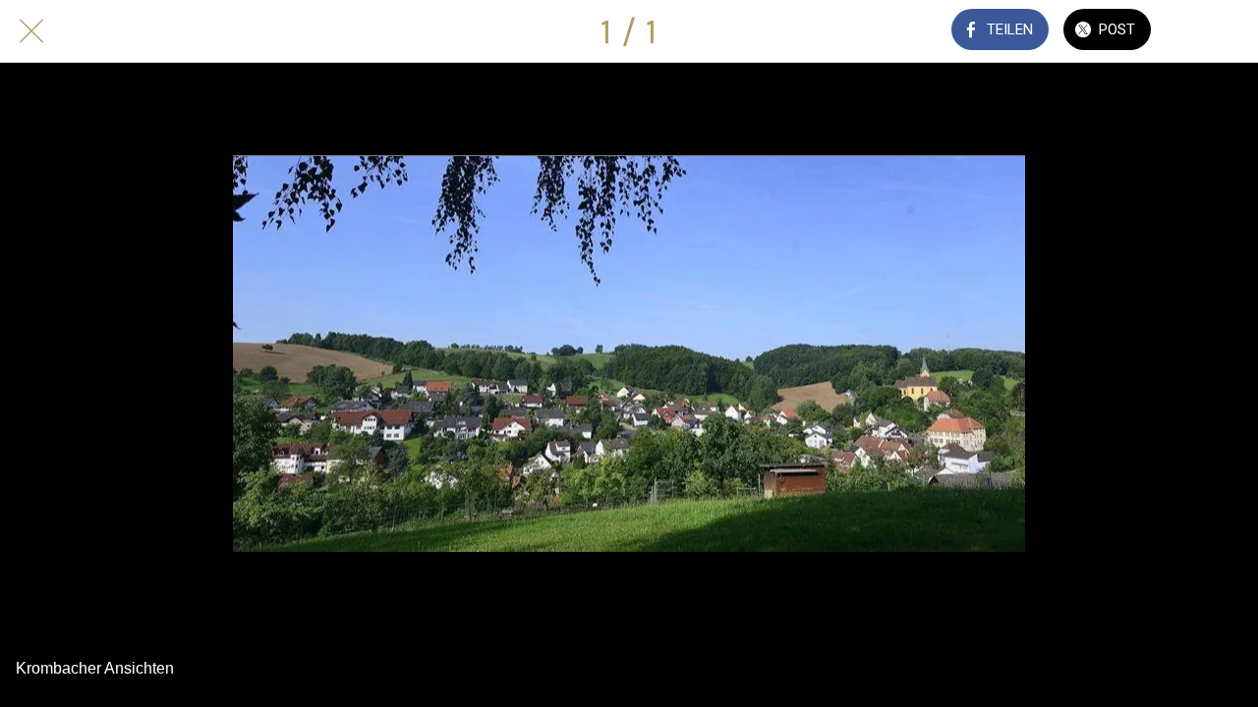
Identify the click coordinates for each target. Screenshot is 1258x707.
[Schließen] (31, 31)
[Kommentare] (1206, 31)
